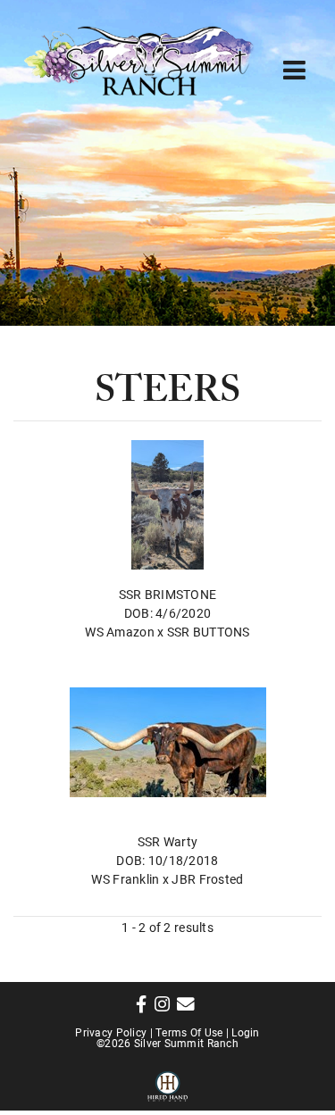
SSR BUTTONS (208, 631)
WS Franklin (125, 878)
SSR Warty (168, 841)
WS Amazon (120, 631)
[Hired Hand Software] (167, 1083)
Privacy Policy (111, 1032)
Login (245, 1032)
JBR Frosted (207, 878)
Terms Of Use (188, 1032)
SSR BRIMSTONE (168, 594)
